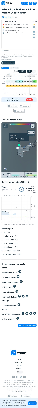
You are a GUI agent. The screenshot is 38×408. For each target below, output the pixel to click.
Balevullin (13, 135)
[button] (28, 189)
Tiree (4, 187)
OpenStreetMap (26, 171)
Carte (19, 359)
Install (29, 99)
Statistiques (14, 68)
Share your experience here (27, 325)
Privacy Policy (15, 391)
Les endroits (19, 362)
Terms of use (22, 391)
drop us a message (26, 389)
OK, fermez (32, 403)
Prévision (5, 68)
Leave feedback (9, 63)
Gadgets (19, 365)
